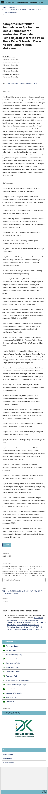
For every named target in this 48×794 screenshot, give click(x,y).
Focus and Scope (12, 646)
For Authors (7, 758)
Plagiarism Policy (12, 676)
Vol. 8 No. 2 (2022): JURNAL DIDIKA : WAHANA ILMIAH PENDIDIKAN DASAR (21, 11)
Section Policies (11, 650)
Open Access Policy (13, 663)
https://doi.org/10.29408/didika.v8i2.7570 (22, 83)
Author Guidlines (12, 689)
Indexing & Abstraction (14, 693)
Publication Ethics (12, 667)
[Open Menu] (2, 2)
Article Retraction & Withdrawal (17, 680)
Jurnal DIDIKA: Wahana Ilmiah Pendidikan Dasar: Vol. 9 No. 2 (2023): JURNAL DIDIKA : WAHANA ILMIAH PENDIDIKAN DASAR (25, 627)
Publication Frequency (14, 654)
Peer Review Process (14, 659)
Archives (12, 7)
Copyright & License (13, 672)
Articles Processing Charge (16, 684)
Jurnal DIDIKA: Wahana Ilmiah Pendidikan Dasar (24, 2)
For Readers (8, 754)
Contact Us (10, 702)
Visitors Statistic (12, 697)
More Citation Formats (12, 580)
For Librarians (8, 763)
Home (4, 7)
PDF (7, 545)
